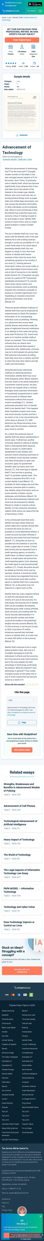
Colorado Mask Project (10, 1124)
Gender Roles (27, 1040)
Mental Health (7, 1074)
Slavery (4, 1049)
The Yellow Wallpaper (10, 1057)
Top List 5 (5, 1120)
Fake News (6, 1082)
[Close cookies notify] (42, 1234)
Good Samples (27, 1132)
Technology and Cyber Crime (19, 906)
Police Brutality (7, 1019)
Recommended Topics (30, 1107)
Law (9, 18)
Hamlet (4, 1032)
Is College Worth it (29, 1099)
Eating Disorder (28, 1095)
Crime (29, 159)
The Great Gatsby (28, 1019)
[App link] (35, 4)
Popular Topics (27, 1124)
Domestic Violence (29, 1086)
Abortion (5, 1078)
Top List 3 (5, 1116)
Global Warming (8, 1011)
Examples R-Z (7, 1065)
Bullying (25, 1028)
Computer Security (10, 159)
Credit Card (22, 159)
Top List (5, 1111)
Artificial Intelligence (29, 1074)
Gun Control (6, 1090)
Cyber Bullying (7, 1103)
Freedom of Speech (9, 1044)
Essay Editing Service (10, 1128)
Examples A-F (27, 1057)
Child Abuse (6, 1023)
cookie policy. (27, 1239)
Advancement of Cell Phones (19, 805)
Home (4, 18)
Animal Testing (7, 1040)
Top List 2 (25, 1111)
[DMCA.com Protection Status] (31, 994)
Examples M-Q (27, 1061)
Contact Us (6, 1199)
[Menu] (40, 10)
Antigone (25, 1082)
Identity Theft (18, 18)
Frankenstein (27, 1032)
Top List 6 (25, 1120)
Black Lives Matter (9, 1028)
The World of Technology (17, 854)
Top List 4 (25, 1116)
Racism (25, 1011)
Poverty (25, 1036)
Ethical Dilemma (28, 1078)
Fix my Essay (27, 1128)
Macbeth (5, 1015)
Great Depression (28, 1090)
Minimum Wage (8, 1053)
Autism (4, 1099)
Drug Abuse (26, 1103)
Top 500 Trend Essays (10, 1140)
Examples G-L (7, 1061)
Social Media (27, 1065)
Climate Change (8, 1070)
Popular (5, 1107)
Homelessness (27, 1053)
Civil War (5, 1036)
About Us (5, 1203)
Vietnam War (27, 1023)
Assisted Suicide (8, 1095)
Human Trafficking (29, 1044)
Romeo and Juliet (28, 1015)
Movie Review (27, 1070)
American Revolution (30, 1049)
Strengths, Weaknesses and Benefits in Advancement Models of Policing (22, 787)
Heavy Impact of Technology (19, 839)
